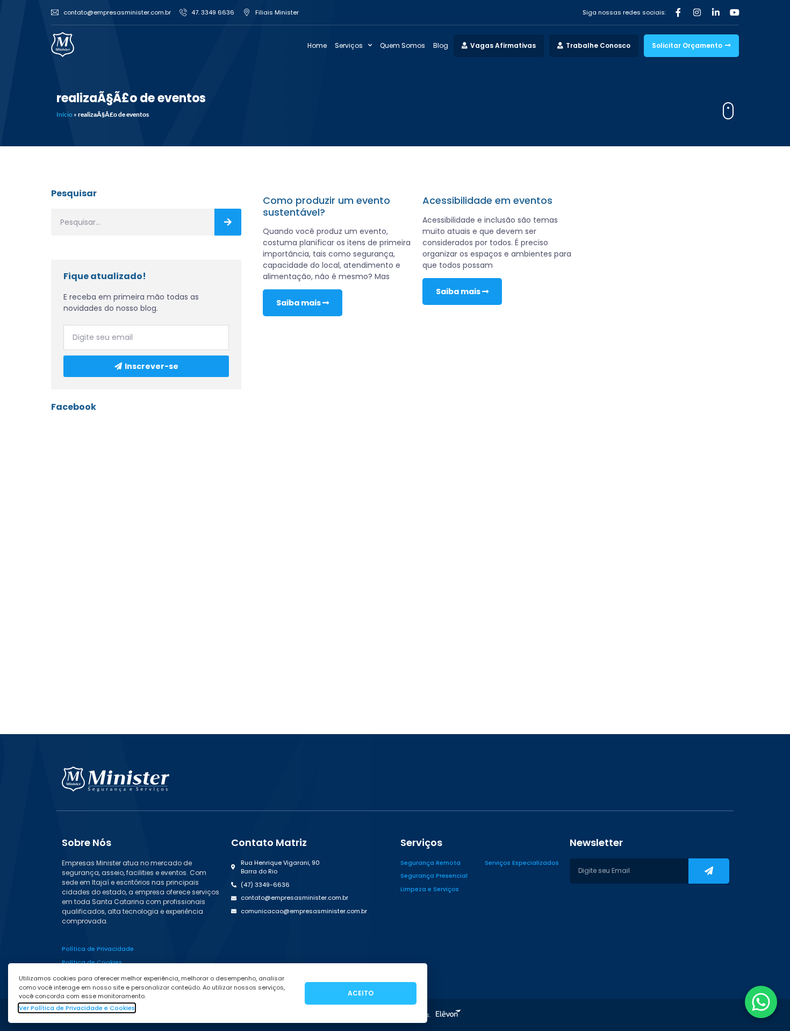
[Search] (227, 222)
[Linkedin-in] (716, 12)
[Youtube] (734, 12)
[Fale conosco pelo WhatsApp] (761, 1002)
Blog (440, 45)
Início (64, 114)
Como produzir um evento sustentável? (326, 206)
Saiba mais (299, 302)
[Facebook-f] (678, 12)
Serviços (349, 45)
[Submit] (708, 871)
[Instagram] (697, 12)
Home (317, 45)
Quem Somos (402, 45)
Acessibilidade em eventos (487, 200)
